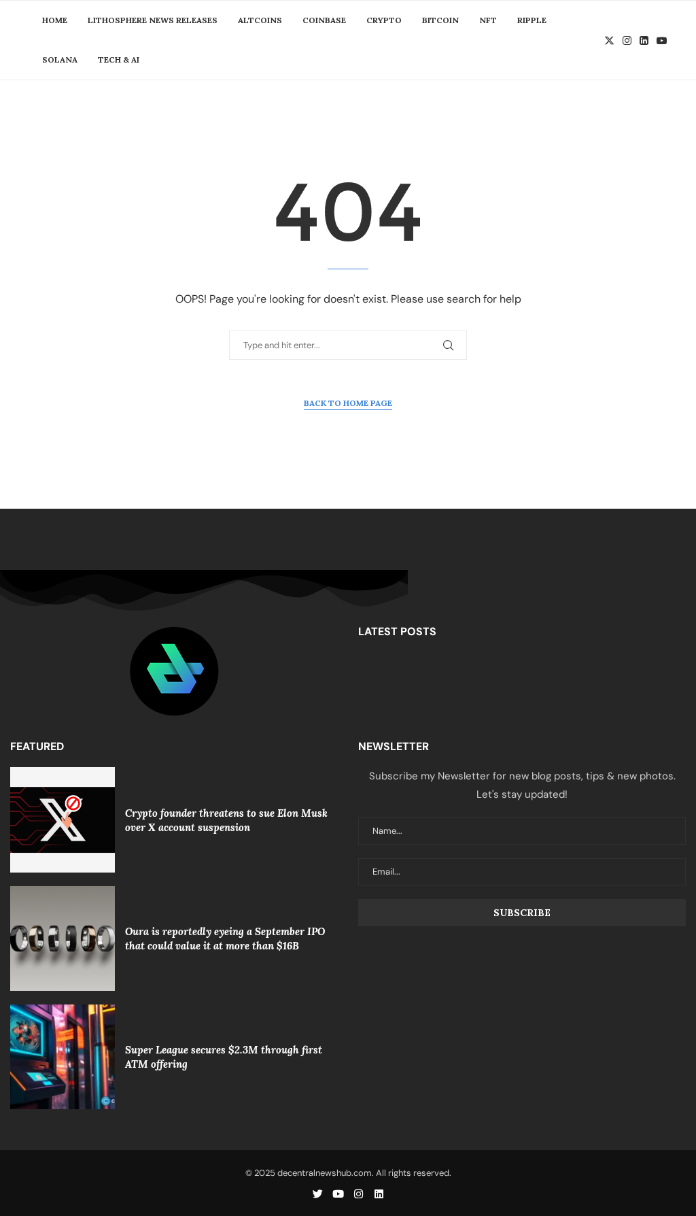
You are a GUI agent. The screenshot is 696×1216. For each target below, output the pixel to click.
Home (54, 20)
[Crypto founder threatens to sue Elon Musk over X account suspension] (62, 819)
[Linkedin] (644, 40)
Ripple (531, 20)
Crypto (384, 20)
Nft (488, 20)
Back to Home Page (348, 403)
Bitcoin (440, 20)
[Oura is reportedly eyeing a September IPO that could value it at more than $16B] (62, 938)
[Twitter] (609, 40)
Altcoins (260, 20)
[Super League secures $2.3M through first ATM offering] (62, 1056)
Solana (59, 59)
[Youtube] (661, 40)
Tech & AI (118, 59)
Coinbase (324, 20)
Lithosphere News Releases (153, 20)
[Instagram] (627, 40)
